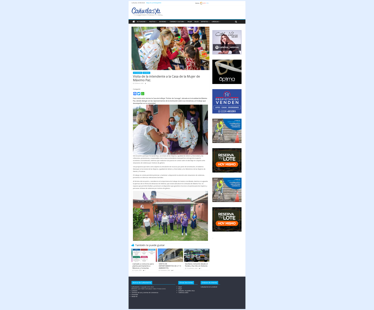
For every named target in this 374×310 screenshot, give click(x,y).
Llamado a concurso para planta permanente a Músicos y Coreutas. (143, 266)
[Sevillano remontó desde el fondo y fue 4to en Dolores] (196, 250)
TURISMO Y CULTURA (177, 22)
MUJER (190, 22)
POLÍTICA (152, 22)
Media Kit (134, 296)
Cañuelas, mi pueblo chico (186, 291)
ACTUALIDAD (141, 22)
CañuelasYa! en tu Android (209, 287)
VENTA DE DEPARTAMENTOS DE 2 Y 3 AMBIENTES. (170, 266)
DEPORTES (204, 22)
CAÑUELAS (215, 22)
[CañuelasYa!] (147, 8)
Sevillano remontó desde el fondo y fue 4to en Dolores (196, 265)
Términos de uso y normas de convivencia (144, 292)
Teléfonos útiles (183, 292)
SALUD (196, 22)
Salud (180, 287)
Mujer (180, 289)
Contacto (134, 291)
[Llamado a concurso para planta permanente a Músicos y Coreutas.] (144, 250)
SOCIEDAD (162, 22)
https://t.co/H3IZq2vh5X (153, 3)
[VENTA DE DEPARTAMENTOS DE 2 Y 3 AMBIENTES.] (170, 250)
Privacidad (134, 294)
